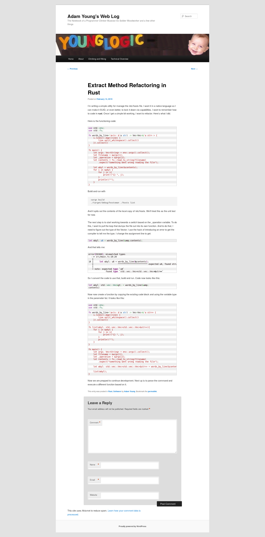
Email (94, 479)
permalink (152, 391)
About (81, 58)
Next (194, 68)
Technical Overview (119, 58)
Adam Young (129, 391)
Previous (72, 68)
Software (117, 391)
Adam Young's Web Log (93, 16)
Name (94, 464)
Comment (95, 422)
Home (70, 58)
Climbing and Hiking (97, 58)
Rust (110, 391)
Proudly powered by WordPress (132, 526)
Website (93, 494)
